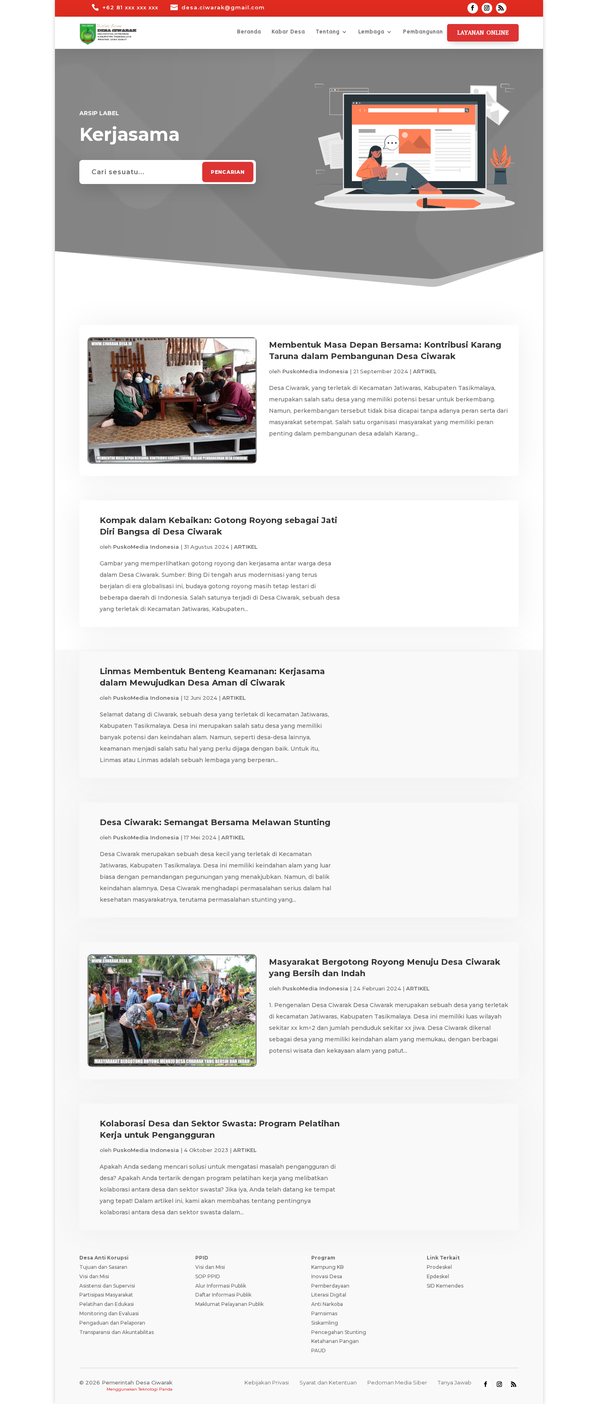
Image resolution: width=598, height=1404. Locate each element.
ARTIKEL (424, 371)
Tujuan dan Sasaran (103, 1267)
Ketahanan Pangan (335, 1341)
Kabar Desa (288, 32)
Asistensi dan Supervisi (107, 1286)
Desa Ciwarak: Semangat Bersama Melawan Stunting (215, 822)
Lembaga (371, 32)
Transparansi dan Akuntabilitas (116, 1332)
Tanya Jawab (454, 1382)
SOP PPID (207, 1276)
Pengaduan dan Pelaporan (112, 1323)
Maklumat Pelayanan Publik (229, 1304)
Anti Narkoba (327, 1304)
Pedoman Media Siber (397, 1382)
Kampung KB (327, 1267)
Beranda (249, 32)
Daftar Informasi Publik (223, 1295)
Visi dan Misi (94, 1276)
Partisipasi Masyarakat (106, 1295)
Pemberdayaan (330, 1286)
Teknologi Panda (155, 1389)
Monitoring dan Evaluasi (109, 1313)
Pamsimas (324, 1313)
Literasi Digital (328, 1295)
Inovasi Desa (326, 1276)
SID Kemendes (445, 1286)
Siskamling (324, 1323)
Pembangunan (423, 32)
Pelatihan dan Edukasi (106, 1304)
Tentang (328, 32)
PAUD (318, 1350)
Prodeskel (439, 1267)
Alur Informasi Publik (220, 1286)
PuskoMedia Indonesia (315, 371)
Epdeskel (438, 1276)
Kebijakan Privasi (266, 1382)
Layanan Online (483, 33)
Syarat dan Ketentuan (328, 1382)
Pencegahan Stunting (338, 1332)
